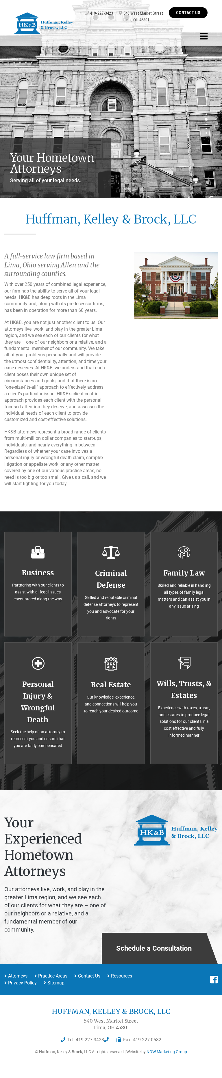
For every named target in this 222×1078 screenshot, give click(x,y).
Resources (121, 976)
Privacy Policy (22, 983)
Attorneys (17, 976)
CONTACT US (188, 12)
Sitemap (55, 983)
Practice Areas (52, 976)
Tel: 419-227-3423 (85, 1039)
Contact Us (89, 976)
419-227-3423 (101, 13)
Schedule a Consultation (154, 948)
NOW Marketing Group (167, 1051)
